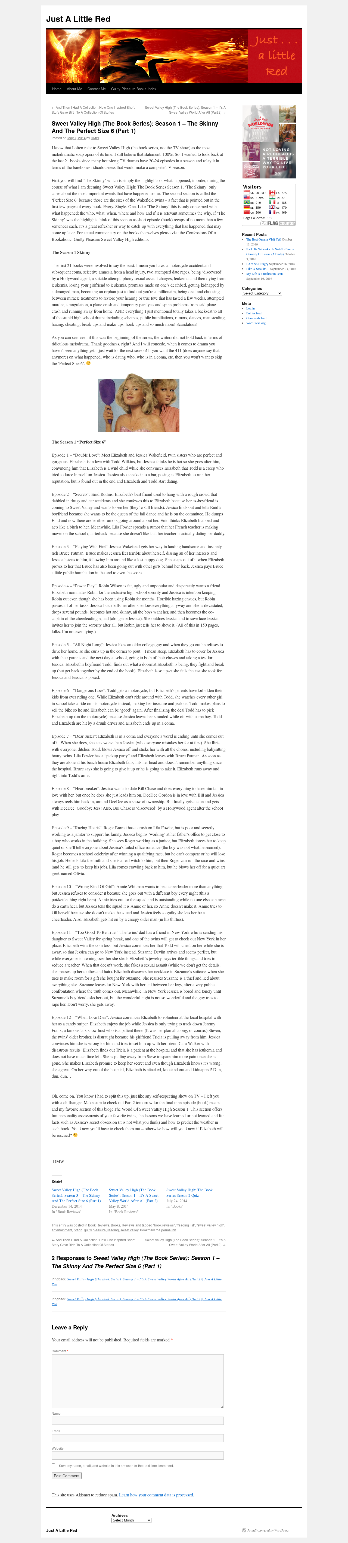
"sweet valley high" (210, 1225)
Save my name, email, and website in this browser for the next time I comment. (116, 1465)
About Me (74, 88)
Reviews (128, 1225)
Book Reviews (98, 1225)
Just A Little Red (78, 18)
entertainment (62, 1230)
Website (58, 1448)
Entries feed (254, 313)
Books (115, 1225)
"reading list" (185, 1225)
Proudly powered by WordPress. (268, 1530)
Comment (60, 1350)
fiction (78, 1230)
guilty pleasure (95, 1230)
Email (56, 1430)
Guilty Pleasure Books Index (133, 88)
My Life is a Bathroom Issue (264, 273)
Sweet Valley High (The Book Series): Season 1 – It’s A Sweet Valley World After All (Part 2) (185, 109)
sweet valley (129, 1230)
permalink (168, 1230)
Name (56, 1413)
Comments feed (256, 318)
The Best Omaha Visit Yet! (263, 239)
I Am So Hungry (257, 264)
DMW (95, 137)
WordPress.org (256, 323)
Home (56, 88)
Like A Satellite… (257, 268)
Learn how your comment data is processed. (156, 1495)
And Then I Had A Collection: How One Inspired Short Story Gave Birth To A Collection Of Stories (93, 109)
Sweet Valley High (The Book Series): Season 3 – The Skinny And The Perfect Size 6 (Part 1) (76, 1195)
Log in (250, 308)
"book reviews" (164, 1225)
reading (113, 1230)
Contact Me (97, 88)
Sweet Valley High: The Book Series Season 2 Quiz (189, 1192)
